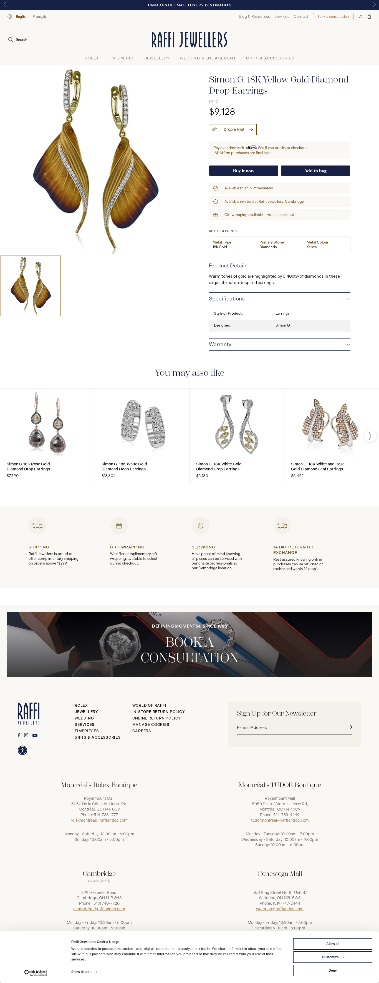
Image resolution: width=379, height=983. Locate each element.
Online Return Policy (156, 718)
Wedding (84, 718)
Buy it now (243, 171)
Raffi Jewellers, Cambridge (281, 201)
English (22, 17)
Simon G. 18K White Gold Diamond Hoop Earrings (124, 467)
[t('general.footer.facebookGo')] (19, 735)
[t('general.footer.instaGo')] (26, 735)
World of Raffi (149, 705)
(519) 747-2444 (286, 903)
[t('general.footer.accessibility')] (22, 750)
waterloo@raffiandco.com (280, 909)
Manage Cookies (151, 725)
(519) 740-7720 (106, 903)
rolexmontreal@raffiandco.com (99, 820)
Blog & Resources (254, 16)
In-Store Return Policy (158, 712)
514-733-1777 (106, 815)
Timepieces (87, 731)
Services (281, 16)
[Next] (370, 436)
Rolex (81, 705)
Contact (301, 16)
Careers (141, 731)
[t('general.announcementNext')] (374, 5)
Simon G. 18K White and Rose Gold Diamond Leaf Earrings (318, 467)
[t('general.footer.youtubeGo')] (34, 735)
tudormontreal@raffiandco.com (280, 820)
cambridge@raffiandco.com (99, 909)
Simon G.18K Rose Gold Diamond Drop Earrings (28, 467)
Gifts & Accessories (98, 737)
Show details (81, 972)
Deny (333, 970)
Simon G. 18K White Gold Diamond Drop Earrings (219, 467)
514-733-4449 (286, 815)
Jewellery (86, 712)
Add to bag (315, 171)
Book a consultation (333, 17)
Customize (330, 957)
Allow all (332, 944)
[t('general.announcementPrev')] (5, 5)
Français (40, 17)
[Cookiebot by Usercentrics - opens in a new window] (36, 973)
